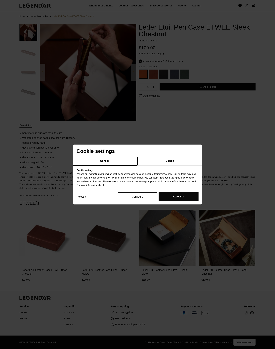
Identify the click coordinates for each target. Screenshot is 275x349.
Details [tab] (170, 160)
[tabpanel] (137, 178)
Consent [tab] (105, 160)
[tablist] (137, 161)
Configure (137, 196)
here (105, 185)
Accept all (178, 196)
